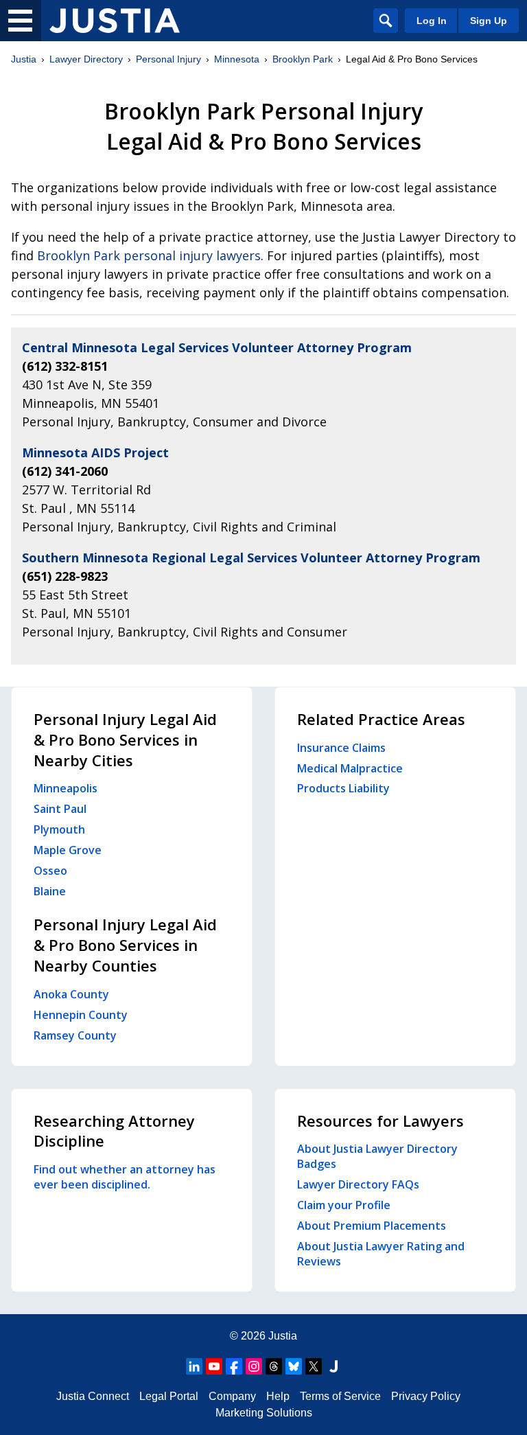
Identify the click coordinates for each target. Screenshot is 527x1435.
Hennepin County (81, 1014)
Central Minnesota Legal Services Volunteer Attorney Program (217, 347)
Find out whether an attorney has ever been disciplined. (124, 1177)
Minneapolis (65, 788)
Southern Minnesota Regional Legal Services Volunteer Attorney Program (251, 557)
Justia (23, 59)
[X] (313, 1366)
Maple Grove (68, 850)
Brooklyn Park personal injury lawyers (149, 255)
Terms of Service (340, 1396)
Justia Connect (92, 1396)
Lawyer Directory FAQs (358, 1184)
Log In (432, 20)
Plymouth (59, 829)
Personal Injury (168, 59)
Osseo (50, 870)
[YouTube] (214, 1366)
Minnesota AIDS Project (95, 452)
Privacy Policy (425, 1396)
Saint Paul (60, 808)
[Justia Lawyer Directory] (114, 20)
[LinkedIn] (194, 1366)
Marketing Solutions (263, 1413)
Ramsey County (75, 1035)
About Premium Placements (371, 1225)
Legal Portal (168, 1396)
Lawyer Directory (86, 59)
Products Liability (343, 788)
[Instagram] (254, 1366)
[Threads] (274, 1366)
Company (232, 1396)
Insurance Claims (341, 747)
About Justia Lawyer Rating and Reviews (381, 1254)
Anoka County (71, 994)
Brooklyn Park (302, 59)
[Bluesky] (293, 1366)
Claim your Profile (343, 1205)
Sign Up (488, 20)
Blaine (50, 891)
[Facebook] (234, 1366)
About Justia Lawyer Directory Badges (377, 1156)
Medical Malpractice (350, 768)
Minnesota (236, 59)
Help (278, 1396)
